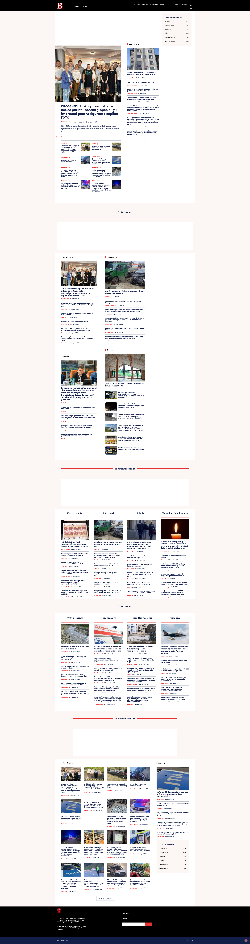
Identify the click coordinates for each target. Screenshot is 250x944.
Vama (129, 674)
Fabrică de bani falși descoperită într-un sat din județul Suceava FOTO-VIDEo (74, 544)
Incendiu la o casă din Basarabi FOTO (69, 161)
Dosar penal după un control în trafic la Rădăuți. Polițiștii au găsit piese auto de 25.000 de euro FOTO (101, 173)
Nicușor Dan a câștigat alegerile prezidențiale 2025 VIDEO (78, 408)
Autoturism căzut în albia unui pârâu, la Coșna (75, 647)
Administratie (132, 85)
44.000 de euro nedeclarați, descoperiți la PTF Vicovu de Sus (73, 563)
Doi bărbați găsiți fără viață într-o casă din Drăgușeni (107, 583)
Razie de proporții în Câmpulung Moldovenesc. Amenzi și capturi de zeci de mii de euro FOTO (173, 565)
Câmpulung (109, 324)
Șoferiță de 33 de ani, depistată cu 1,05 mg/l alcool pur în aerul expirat (140, 849)
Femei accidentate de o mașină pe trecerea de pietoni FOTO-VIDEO (173, 698)
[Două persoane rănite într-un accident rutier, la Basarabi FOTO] (125, 275)
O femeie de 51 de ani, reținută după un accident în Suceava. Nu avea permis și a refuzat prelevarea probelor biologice (71, 884)
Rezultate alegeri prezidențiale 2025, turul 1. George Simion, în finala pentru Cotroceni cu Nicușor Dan (78, 417)
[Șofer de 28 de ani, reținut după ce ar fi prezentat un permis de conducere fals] (116, 160)
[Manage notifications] (246, 940)
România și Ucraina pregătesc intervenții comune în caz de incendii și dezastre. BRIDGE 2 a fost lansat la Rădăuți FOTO (117, 850)
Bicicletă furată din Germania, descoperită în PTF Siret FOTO (138, 583)
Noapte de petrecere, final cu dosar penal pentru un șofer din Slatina (107, 591)
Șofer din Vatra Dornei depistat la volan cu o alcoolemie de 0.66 (73, 684)
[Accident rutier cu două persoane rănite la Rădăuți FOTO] (116, 147)
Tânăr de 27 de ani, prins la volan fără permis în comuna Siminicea (108, 669)
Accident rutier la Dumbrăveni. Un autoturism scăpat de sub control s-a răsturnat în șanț (108, 648)
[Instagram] (187, 941)
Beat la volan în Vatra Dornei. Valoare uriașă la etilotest (75, 667)
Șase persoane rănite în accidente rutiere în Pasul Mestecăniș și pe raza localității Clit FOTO (140, 882)
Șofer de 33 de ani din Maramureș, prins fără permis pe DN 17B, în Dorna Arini (74, 693)
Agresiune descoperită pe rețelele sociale (173, 556)
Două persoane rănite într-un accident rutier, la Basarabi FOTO (124, 292)
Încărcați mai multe (105, 898)
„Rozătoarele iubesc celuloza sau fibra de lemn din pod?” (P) (124, 385)
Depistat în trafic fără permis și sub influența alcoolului (140, 565)
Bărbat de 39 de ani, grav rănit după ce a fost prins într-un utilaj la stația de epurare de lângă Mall (116, 882)
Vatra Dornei (65, 652)
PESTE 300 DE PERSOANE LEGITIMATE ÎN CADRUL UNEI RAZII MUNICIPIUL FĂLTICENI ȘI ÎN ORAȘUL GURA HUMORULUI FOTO (141, 699)
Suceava (164, 665)
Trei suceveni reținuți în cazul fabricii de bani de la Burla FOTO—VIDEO (141, 592)
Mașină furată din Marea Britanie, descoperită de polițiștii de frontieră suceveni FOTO (74, 572)
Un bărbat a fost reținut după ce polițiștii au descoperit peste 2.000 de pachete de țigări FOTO (70, 149)
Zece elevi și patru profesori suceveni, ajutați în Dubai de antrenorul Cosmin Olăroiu (171, 689)
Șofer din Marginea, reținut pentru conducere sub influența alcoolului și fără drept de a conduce (124, 310)
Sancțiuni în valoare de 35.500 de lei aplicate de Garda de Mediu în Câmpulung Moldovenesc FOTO (174, 592)
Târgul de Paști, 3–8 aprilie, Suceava (140, 82)
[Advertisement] (91, 29)
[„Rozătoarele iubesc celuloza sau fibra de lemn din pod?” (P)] (125, 367)
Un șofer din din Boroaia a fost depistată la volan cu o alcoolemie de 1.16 (108, 574)
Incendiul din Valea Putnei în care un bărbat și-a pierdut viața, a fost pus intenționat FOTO (131, 405)
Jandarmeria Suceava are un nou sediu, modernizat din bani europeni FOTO (142, 98)
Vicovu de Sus (65, 549)
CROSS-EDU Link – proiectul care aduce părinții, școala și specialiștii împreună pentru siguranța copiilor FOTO (89, 112)
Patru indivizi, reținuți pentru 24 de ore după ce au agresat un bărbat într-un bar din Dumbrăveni (107, 688)
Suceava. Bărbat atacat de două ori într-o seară (174, 661)
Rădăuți (95, 143)
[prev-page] (57, 137)
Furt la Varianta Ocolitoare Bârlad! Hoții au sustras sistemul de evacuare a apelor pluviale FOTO (131, 416)
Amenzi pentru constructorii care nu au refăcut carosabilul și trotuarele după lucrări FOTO (142, 132)
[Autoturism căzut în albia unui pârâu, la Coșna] (75, 634)
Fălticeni (95, 181)
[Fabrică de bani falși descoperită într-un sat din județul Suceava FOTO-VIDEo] (75, 530)
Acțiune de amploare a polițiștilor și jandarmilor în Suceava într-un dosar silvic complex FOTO (141, 680)
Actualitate (65, 122)
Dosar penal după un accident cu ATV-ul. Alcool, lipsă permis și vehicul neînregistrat (74, 658)
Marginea (108, 314)
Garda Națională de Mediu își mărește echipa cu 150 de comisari (131, 448)
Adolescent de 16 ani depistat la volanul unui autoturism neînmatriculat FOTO (72, 582)
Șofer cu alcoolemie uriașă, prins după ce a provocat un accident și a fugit (140, 660)
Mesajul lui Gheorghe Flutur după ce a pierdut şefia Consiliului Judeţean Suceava (78, 435)
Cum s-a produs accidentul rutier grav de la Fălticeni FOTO (106, 565)
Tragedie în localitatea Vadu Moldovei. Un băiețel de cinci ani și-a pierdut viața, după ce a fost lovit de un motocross (93, 850)
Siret (129, 587)
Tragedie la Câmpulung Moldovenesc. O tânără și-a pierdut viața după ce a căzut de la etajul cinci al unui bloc (124, 319)
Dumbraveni (98, 654)
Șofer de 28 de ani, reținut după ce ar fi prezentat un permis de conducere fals (101, 161)
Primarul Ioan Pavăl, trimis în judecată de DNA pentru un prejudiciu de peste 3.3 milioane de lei (108, 678)
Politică (63, 403)
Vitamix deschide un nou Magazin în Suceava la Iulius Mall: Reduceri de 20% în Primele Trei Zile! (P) (130, 438)
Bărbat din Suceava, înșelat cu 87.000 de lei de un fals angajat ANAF (175, 670)
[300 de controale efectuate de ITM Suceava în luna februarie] (143, 59)
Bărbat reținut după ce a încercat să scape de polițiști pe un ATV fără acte (174, 583)
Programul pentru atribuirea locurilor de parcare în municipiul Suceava (142, 90)
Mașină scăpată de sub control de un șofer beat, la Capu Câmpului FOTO (141, 689)
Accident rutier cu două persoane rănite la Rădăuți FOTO (101, 148)
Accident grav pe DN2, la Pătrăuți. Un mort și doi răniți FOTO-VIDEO (74, 554)
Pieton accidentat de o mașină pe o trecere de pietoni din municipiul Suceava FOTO (174, 679)
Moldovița (164, 560)
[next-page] (61, 137)
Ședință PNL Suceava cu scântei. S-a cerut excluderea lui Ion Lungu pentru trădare (76, 426)
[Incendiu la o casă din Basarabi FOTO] (85, 160)
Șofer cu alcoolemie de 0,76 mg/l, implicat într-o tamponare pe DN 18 (74, 675)
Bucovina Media (77, 122)
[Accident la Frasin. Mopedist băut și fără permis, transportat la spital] (141, 634)
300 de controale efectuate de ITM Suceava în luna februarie (141, 74)
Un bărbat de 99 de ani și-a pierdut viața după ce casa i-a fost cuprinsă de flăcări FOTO (74, 592)
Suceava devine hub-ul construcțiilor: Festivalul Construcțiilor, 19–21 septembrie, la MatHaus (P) (131, 394)
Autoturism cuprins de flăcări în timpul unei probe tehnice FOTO (172, 575)
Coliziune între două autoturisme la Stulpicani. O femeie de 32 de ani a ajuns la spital (140, 670)
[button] (190, 5)
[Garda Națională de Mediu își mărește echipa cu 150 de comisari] (111, 450)
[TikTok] (192, 941)
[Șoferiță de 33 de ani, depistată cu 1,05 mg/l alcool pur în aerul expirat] (140, 837)
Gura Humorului (110, 305)
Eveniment (65, 143)
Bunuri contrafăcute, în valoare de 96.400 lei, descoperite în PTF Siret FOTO (140, 574)
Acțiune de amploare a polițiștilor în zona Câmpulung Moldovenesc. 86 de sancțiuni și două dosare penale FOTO (94, 883)
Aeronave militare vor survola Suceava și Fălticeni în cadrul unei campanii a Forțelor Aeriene (125, 337)
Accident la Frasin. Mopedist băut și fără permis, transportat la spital (123, 302)
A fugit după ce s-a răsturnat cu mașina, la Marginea (139, 557)
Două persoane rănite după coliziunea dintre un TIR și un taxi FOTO (106, 660)
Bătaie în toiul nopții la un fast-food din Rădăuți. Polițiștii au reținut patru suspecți (70, 185)
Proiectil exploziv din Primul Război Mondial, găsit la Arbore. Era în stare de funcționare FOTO (69, 173)
